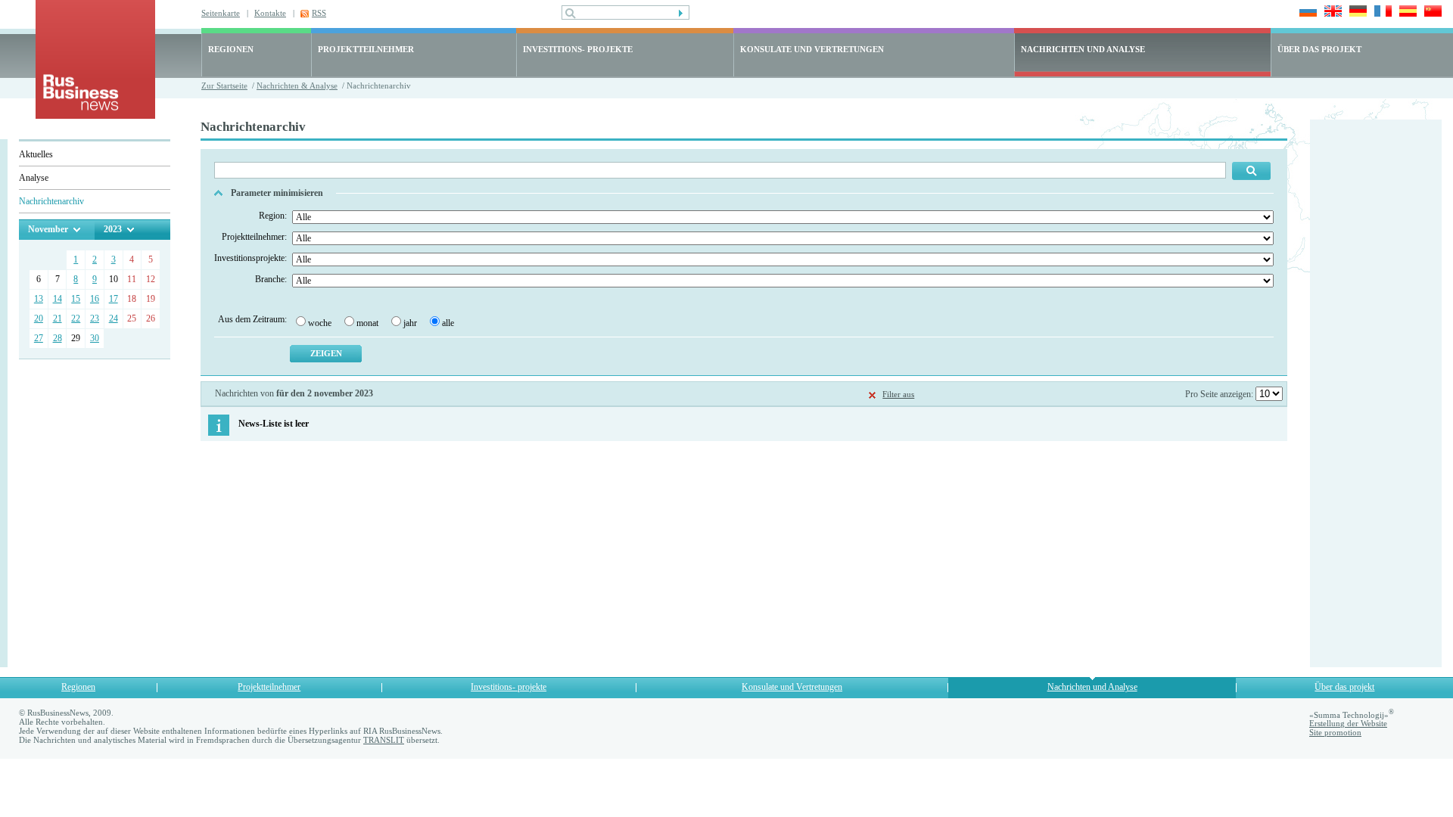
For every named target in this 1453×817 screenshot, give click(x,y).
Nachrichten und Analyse (1092, 687)
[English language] (1331, 12)
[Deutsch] (1356, 12)
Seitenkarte (220, 12)
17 (113, 299)
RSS (319, 12)
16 (94, 299)
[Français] (1381, 12)
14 (57, 299)
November (48, 229)
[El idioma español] (1406, 12)
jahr (410, 323)
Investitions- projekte (508, 687)
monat (367, 323)
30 (94, 338)
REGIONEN (231, 49)
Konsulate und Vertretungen (792, 687)
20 (38, 318)
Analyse (33, 177)
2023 (113, 229)
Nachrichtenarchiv (51, 201)
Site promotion (1335, 732)
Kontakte (270, 12)
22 (75, 318)
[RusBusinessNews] (95, 115)
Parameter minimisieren (277, 193)
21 (57, 318)
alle (448, 323)
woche (319, 323)
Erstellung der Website (1348, 723)
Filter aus (898, 394)
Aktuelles (36, 154)
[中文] (1431, 12)
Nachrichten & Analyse (297, 85)
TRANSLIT (383, 739)
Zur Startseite (224, 85)
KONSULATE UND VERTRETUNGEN (812, 49)
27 (38, 338)
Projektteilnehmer (269, 687)
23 (94, 318)
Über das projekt (1344, 687)
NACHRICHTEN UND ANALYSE (1083, 49)
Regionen (78, 687)
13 (38, 299)
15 (75, 299)
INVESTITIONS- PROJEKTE (578, 49)
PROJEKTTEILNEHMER (366, 49)
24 (113, 318)
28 (57, 338)
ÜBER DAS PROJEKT (1319, 49)
